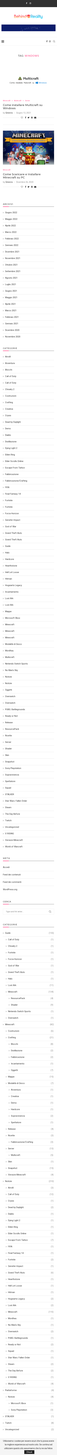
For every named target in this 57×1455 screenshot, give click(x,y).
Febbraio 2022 (12, 238)
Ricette (30, 1135)
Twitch (29, 1423)
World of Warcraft (30, 1383)
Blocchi (32, 1044)
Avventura (32, 1089)
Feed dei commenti (12, 882)
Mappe (30, 1076)
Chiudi (29, 1452)
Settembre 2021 (12, 271)
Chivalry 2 (30, 946)
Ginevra (9, 113)
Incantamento (32, 1063)
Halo (30, 978)
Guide (29, 933)
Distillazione (32, 1050)
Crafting (30, 1037)
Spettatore (32, 1122)
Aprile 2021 (10, 304)
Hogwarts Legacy (30, 1298)
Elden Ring (30, 1227)
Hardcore (32, 1109)
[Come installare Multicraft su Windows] (28, 78)
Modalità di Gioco (30, 1083)
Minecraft (6, 101)
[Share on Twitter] (29, 117)
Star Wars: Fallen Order (30, 1357)
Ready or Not (30, 1344)
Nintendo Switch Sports (30, 1011)
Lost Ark (30, 985)
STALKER (29, 1416)
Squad (30, 1351)
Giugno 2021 (11, 291)
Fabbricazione (32, 1057)
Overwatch (30, 1018)
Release (30, 1129)
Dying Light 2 (30, 1220)
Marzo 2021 (11, 310)
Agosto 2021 (11, 278)
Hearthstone (30, 1279)
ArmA (30, 1187)
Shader (32, 1005)
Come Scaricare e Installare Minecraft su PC (22, 176)
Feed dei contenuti (12, 874)
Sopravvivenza (32, 1116)
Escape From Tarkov (30, 1240)
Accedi (6, 867)
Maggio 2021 (11, 297)
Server (27, 101)
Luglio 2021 (10, 284)
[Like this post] (22, 117)
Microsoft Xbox (32, 1403)
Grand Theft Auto (30, 972)
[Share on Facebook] (25, 117)
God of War (30, 965)
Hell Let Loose (30, 1285)
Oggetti (32, 1070)
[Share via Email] (35, 117)
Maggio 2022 (11, 219)
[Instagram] (30, 3)
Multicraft (17, 101)
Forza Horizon (30, 959)
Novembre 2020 (12, 336)
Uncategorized (29, 1429)
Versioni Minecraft (30, 1174)
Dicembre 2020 (12, 330)
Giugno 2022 (11, 212)
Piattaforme (29, 1390)
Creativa (32, 1096)
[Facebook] (26, 3)
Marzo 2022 (11, 232)
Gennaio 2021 (11, 323)
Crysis (30, 1201)
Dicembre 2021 (12, 251)
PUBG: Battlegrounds (30, 1338)
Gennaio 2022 (11, 245)
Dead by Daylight (30, 1207)
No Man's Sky (30, 1325)
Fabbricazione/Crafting (32, 1142)
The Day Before (30, 1370)
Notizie (29, 1181)
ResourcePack (32, 998)
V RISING (30, 1377)
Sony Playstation (32, 1410)
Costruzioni (30, 1031)
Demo (32, 1103)
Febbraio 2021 (12, 317)
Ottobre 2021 (11, 264)
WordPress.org (10, 889)
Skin (30, 1161)
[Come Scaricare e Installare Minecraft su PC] (28, 147)
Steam (30, 1364)
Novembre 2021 (12, 258)
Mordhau (30, 1318)
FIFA (30, 1246)
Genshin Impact (30, 1266)
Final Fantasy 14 (30, 1253)
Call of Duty (30, 939)
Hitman (30, 1292)
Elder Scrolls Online (30, 1233)
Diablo (30, 1214)
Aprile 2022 (10, 225)
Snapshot (30, 1168)
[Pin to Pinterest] (32, 117)
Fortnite (30, 952)
